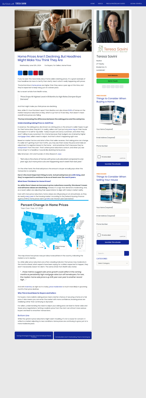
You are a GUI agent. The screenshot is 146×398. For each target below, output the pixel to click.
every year (29, 196)
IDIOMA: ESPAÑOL (136, 4)
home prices (36, 85)
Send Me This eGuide (113, 164)
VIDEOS (100, 4)
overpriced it (23, 147)
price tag (71, 129)
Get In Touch (113, 81)
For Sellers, (57, 65)
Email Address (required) (105, 137)
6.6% (48, 199)
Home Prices (66, 65)
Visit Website (113, 75)
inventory (28, 287)
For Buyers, (49, 65)
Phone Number (102, 146)
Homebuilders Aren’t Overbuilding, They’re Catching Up (72, 337)
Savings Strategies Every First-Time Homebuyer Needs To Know (34, 336)
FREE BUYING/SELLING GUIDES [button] (115, 4)
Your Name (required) (104, 129)
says (59, 154)
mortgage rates (24, 136)
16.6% (70, 110)
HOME (93, 4)
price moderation (56, 287)
